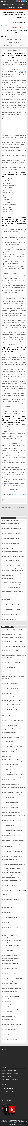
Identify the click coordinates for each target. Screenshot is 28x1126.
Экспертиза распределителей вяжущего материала (13, 890)
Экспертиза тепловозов (6, 717)
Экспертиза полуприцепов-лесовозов (10, 875)
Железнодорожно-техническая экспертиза (11, 528)
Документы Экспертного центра (9, 1070)
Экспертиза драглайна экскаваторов (10, 766)
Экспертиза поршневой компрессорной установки (13, 584)
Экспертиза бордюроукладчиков (9, 991)
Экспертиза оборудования (7, 578)
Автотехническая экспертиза (8, 525)
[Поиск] (26, 1)
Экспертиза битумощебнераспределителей (11, 988)
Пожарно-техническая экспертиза (9, 535)
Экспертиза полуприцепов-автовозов (10, 861)
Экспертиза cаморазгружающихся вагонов (11, 709)
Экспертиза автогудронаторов (8, 965)
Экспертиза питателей (6, 849)
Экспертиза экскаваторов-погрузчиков (10, 958)
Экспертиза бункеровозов (7, 993)
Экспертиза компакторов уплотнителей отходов (12, 794)
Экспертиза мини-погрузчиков (8, 822)
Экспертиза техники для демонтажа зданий (11, 761)
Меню (5, 1)
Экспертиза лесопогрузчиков (8, 805)
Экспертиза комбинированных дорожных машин (12, 792)
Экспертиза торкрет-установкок (8, 1032)
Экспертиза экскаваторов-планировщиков (11, 940)
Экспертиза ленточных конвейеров (9, 802)
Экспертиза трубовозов (6, 1034)
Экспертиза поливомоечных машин (9, 859)
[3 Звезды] (15, 484)
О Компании (4, 1052)
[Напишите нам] (24, 1)
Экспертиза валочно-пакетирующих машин (11, 746)
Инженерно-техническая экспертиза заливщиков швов (14, 55)
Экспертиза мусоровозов (7, 833)
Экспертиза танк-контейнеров (8, 1026)
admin (11, 60)
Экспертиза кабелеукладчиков (8, 779)
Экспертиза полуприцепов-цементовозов (11, 880)
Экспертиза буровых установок (8, 744)
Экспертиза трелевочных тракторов (9, 927)
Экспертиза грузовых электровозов (9, 650)
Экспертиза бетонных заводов (8, 973)
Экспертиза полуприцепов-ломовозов (10, 877)
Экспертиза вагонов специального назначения (12, 641)
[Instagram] (17, 1)
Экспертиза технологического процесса (10, 604)
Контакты (20, 8)
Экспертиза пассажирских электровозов (10, 688)
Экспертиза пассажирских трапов (9, 732)
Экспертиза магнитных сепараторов (9, 807)
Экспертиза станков (6, 599)
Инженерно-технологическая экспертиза (10, 530)
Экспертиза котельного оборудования (10, 560)
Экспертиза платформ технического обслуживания (13, 691)
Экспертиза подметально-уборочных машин (11, 856)
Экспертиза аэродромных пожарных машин (11, 634)
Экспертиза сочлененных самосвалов (10, 899)
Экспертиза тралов (5, 922)
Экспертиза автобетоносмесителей (9, 963)
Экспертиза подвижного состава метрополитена (12, 704)
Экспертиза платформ (6, 693)
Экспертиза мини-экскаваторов (8, 827)
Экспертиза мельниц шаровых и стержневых (11, 817)
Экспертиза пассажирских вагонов (9, 683)
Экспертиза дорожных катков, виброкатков (11, 1009)
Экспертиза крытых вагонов (7, 664)
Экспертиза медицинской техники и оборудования (13, 573)
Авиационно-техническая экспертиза (10, 523)
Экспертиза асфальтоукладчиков (9, 968)
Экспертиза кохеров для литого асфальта (11, 800)
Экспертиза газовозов (6, 1001)
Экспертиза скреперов (6, 907)
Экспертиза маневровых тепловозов (9, 667)
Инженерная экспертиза (8, 4)
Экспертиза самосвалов (7, 1019)
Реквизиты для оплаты (7, 1061)
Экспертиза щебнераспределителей (9, 953)
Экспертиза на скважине (7, 575)
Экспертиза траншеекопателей (8, 925)
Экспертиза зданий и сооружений (9, 614)
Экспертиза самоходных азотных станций (11, 596)
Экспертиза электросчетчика (8, 612)
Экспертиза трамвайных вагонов (9, 725)
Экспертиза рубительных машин (9, 897)
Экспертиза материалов (7, 617)
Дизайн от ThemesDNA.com (14, 1124)
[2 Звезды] (10, 484)
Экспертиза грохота (6, 756)
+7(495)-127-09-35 (14, 494)
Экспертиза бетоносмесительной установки (11, 978)
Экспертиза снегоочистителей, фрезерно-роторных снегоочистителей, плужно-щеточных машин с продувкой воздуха (13, 713)
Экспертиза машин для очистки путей (10, 680)
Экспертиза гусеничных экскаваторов (10, 759)
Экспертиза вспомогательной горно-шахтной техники (13, 749)
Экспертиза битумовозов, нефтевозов (10, 986)
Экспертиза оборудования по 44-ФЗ (9, 619)
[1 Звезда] (4, 484)
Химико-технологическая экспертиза (10, 541)
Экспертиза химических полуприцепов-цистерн (12, 948)
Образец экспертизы (6, 1076)
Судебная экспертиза (20, 4)
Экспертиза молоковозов (7, 1014)
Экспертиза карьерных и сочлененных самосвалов (13, 787)
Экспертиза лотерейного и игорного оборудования (13, 568)
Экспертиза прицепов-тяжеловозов (9, 885)
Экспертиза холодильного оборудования (11, 606)
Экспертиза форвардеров (7, 937)
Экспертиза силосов (6, 904)
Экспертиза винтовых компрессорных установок (12, 553)
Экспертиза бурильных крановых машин (10, 996)
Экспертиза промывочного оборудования (11, 887)
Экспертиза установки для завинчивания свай (12, 932)
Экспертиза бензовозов (6, 970)
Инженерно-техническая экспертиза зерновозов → (15, 510)
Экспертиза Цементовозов (7, 1037)
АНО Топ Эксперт (21, 71)
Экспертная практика (7, 1058)
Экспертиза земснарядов (7, 772)
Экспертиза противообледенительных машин (12, 707)
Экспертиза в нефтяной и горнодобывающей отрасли (13, 520)
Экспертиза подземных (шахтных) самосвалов (12, 854)
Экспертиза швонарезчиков (7, 950)
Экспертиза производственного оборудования (12, 591)
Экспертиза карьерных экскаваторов (10, 784)
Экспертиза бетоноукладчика (8, 981)
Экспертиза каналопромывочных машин (10, 782)
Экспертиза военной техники (8, 548)
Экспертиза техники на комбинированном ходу (12, 720)
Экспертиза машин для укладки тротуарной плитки (13, 815)
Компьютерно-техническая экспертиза (10, 533)
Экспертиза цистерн (6, 734)
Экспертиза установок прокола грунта (10, 935)
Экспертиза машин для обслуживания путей (11, 674)
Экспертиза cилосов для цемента (9, 1021)
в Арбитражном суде (10, 8)
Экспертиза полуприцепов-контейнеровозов (11, 872)
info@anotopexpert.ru (18, 491)
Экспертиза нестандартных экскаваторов (11, 835)
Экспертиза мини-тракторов (7, 825)
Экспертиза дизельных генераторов (9, 764)
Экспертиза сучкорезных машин (8, 920)
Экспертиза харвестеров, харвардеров (10, 945)
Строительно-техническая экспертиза (10, 538)
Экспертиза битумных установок (9, 983)
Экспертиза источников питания (8, 659)
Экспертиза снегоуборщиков (8, 914)
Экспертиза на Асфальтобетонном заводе (11, 777)
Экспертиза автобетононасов (8, 960)
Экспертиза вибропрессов (7, 998)
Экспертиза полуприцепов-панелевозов (10, 882)
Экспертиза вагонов (6, 643)
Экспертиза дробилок (6, 769)
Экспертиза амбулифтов (7, 632)
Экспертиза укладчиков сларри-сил (9, 930)
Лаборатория (5, 1055)
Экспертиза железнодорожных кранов (10, 653)
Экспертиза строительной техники (9, 601)
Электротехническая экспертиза (9, 546)
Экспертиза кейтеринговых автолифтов (10, 662)
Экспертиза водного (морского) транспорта (11, 551)
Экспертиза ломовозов (6, 1011)
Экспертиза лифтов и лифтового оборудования (12, 563)
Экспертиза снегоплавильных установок (10, 909)
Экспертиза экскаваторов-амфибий (9, 955)
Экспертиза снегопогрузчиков (8, 912)
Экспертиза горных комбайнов (8, 751)
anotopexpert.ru (21, 22)
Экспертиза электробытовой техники (10, 543)
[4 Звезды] (21, 484)
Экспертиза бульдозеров (7, 741)
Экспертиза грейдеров (6, 754)
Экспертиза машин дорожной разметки (10, 812)
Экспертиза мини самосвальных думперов (11, 820)
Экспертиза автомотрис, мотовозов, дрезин (11, 629)
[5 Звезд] (4, 485)
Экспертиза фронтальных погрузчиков (10, 942)
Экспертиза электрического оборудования (11, 609)
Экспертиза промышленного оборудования (11, 594)
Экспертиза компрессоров (7, 797)
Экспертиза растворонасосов (8, 1016)
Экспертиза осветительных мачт (9, 838)
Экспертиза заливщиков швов (8, 1004)
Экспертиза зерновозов (6, 1006)
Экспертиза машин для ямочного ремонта (11, 810)
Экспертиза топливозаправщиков (9, 723)
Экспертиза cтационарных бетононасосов (11, 1024)
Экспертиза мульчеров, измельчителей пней (11, 830)
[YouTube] (19, 1)
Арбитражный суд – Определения (10, 1079)
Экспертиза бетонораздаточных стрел (10, 976)
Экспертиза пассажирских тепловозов (10, 686)
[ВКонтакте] (22, 1)
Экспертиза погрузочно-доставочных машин (11, 851)
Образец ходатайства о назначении (10, 1073)
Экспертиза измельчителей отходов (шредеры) (12, 774)
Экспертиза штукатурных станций (9, 1039)
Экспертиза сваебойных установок (9, 902)
